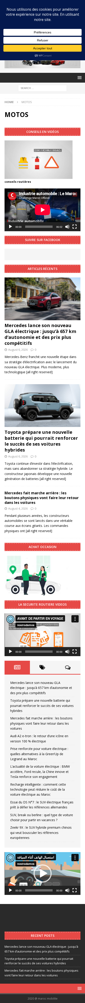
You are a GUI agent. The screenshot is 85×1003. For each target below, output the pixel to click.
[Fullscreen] (74, 226)
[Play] (10, 226)
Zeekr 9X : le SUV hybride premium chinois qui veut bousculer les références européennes (41, 832)
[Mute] (67, 226)
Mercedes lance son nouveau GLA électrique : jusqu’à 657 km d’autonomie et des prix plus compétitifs (40, 334)
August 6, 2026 (18, 350)
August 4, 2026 (18, 508)
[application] (42, 209)
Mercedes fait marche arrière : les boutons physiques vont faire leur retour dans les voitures (42, 497)
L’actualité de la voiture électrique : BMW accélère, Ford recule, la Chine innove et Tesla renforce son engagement (40, 771)
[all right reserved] (39, 372)
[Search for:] (42, 88)
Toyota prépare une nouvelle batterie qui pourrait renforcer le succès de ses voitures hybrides (41, 441)
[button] (43, 635)
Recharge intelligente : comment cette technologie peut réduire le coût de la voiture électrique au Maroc (38, 789)
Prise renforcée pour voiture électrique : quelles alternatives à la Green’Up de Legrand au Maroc (39, 754)
